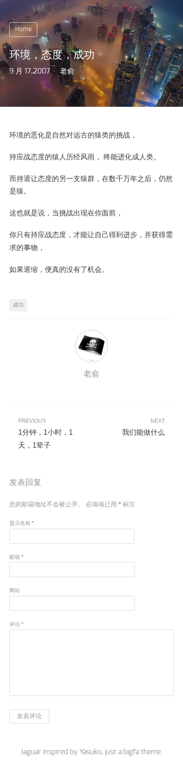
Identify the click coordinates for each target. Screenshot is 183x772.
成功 (18, 305)
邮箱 (16, 557)
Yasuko (90, 752)
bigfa (131, 752)
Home (23, 29)
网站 (14, 590)
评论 (16, 624)
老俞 (67, 71)
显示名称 (21, 523)
